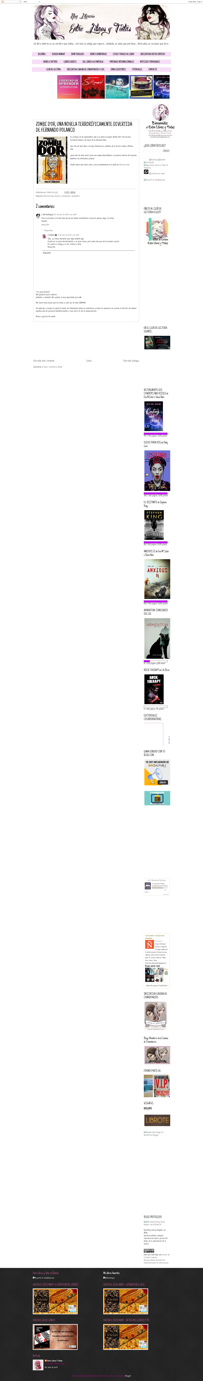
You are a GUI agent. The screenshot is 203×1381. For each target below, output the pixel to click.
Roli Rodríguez (48, 215)
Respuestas (48, 231)
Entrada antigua (131, 360)
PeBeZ (51, 235)
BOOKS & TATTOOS (50, 62)
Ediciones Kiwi (124, 165)
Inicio (89, 360)
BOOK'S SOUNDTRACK (98, 54)
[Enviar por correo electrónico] (65, 192)
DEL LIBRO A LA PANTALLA (93, 62)
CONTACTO (152, 69)
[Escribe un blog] (67, 192)
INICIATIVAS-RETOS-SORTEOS (152, 54)
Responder (45, 225)
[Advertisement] (86, 340)
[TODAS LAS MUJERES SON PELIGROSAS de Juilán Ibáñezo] (111, 98)
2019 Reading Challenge (157, 880)
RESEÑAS (41, 54)
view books (166, 894)
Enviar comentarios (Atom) (53, 367)
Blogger (128, 1376)
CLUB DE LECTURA (53, 69)
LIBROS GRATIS (70, 62)
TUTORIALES (137, 69)
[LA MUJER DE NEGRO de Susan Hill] (160, 98)
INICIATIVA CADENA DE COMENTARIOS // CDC (85, 69)
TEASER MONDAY (58, 54)
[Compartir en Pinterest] (74, 192)
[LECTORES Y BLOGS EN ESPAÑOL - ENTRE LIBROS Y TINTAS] (150, 945)
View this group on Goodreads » (157, 986)
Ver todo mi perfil (51, 1367)
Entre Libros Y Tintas (54, 1361)
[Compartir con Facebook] (72, 192)
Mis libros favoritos (111, 1273)
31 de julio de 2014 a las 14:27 (68, 235)
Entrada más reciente (43, 360)
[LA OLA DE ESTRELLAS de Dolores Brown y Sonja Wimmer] (87, 98)
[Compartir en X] (70, 192)
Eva (153, 884)
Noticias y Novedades (62, 196)
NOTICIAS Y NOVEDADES (150, 62)
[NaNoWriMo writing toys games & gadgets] (157, 434)
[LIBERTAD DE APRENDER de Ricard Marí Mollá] (39, 98)
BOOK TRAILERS (77, 54)
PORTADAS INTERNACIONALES (122, 62)
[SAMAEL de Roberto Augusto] (63, 98)
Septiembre (75, 196)
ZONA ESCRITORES (118, 69)
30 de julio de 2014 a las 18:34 (65, 215)
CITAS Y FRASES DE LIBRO (123, 54)
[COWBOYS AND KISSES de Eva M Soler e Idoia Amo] (135, 98)
